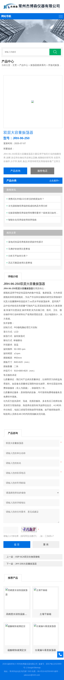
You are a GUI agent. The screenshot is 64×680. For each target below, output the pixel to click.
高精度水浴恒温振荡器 (17, 614)
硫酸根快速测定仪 (17, 650)
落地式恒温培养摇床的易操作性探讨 (25, 242)
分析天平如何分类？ (18, 256)
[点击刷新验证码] (29, 529)
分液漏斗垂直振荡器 (45, 650)
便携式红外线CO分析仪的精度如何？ (26, 199)
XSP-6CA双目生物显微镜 (27, 557)
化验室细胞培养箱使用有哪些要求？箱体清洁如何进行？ (34, 213)
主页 (14, 65)
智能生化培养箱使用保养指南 (22, 220)
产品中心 (23, 65)
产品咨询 (15, 170)
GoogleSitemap (34, 668)
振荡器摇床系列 (38, 65)
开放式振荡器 (54, 65)
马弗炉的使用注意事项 (19, 249)
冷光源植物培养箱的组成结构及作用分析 (27, 206)
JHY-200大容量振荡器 (26, 563)
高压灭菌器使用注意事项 (20, 263)
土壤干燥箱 (45, 614)
